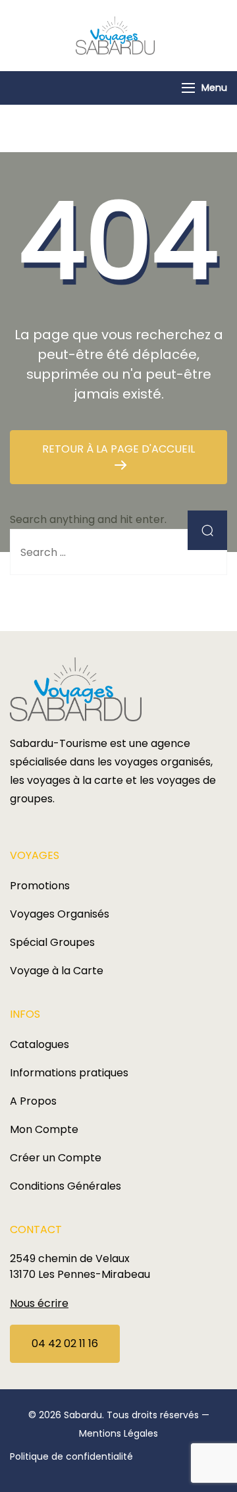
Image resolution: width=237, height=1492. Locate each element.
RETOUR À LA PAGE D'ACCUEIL (118, 448)
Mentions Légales (118, 1433)
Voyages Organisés (59, 914)
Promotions (40, 885)
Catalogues (39, 1044)
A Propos (33, 1101)
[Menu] (188, 88)
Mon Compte (44, 1129)
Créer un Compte (55, 1157)
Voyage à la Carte (56, 970)
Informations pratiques (69, 1072)
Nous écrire (39, 1303)
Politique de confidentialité (71, 1456)
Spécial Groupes (52, 942)
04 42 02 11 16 (65, 1343)
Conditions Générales (65, 1186)
